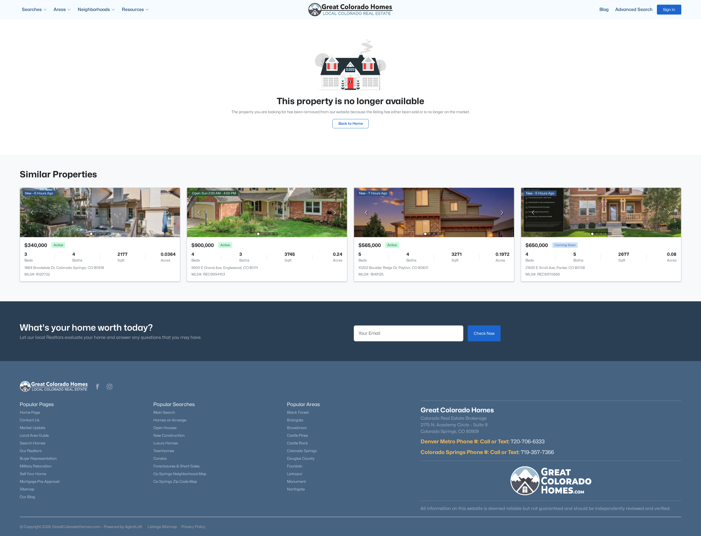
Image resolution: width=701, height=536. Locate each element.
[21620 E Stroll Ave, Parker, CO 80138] (601, 212)
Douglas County (300, 458)
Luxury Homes (165, 443)
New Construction (169, 435)
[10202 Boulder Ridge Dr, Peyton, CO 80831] (434, 212)
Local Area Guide (34, 435)
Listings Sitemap (162, 526)
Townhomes (163, 451)
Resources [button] (133, 9)
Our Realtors (31, 451)
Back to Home (350, 123)
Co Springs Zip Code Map (175, 481)
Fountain (294, 466)
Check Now (484, 333)
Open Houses (165, 428)
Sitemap (27, 489)
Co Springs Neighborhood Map (179, 474)
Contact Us (29, 420)
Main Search (164, 412)
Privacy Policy (193, 526)
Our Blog (27, 497)
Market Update (32, 428)
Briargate (295, 420)
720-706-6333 (528, 441)
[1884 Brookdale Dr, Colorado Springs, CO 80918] (100, 212)
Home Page (30, 412)
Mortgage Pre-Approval (39, 481)
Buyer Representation (38, 458)
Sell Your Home (33, 474)
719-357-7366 (537, 452)
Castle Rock (297, 443)
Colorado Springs (302, 451)
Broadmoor (297, 428)
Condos (160, 458)
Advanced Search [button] (634, 9)
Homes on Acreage (169, 420)
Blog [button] (604, 9)
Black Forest (298, 412)
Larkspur (294, 474)
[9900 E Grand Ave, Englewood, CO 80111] (267, 212)
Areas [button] (60, 9)
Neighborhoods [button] (94, 9)
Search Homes (32, 443)
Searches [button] (32, 9)
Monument (296, 481)
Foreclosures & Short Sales (176, 466)
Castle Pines (297, 435)
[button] (97, 386)
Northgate (296, 489)
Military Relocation (35, 466)
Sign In (669, 9)
